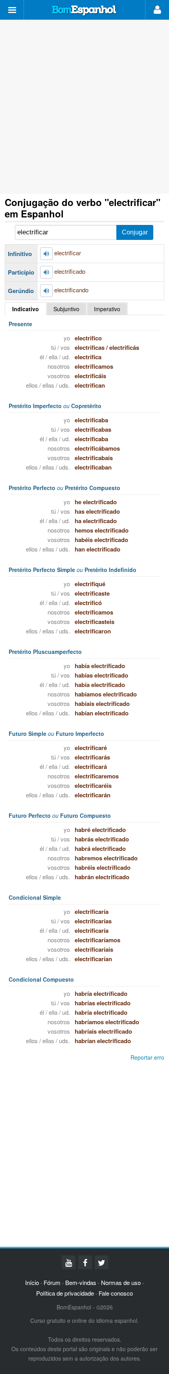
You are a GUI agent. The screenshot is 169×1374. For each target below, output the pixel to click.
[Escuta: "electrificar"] (46, 253)
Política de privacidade (65, 1293)
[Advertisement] (84, 106)
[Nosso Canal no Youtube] (68, 1262)
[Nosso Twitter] (101, 1262)
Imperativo (107, 309)
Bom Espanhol (84, 11)
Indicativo (25, 309)
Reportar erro (147, 1057)
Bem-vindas (80, 1282)
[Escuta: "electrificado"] (46, 272)
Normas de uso (121, 1282)
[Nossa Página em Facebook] (85, 1262)
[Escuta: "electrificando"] (46, 290)
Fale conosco (116, 1293)
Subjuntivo (66, 309)
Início (32, 1282)
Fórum (52, 1282)
